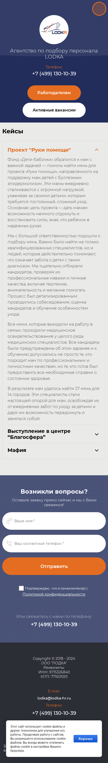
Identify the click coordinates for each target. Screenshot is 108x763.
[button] (54, 92)
